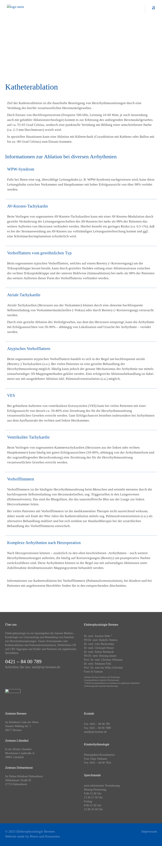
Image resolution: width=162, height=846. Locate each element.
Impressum (149, 831)
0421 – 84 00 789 (23, 661)
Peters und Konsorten (45, 836)
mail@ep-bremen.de (46, 667)
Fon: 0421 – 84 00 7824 (97, 762)
